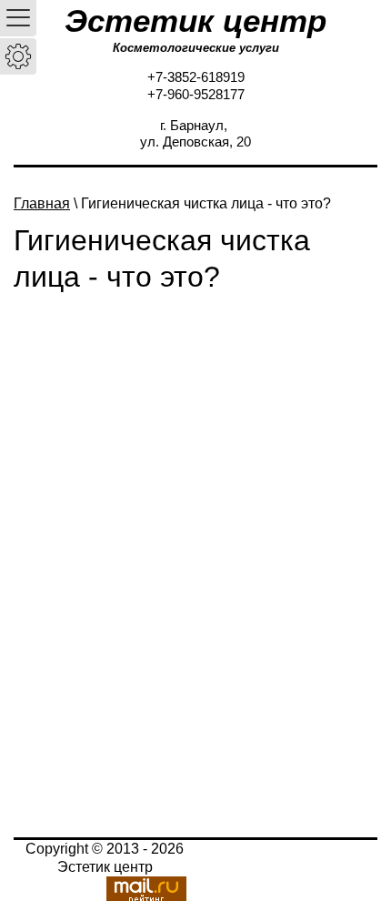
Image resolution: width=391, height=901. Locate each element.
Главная (42, 203)
